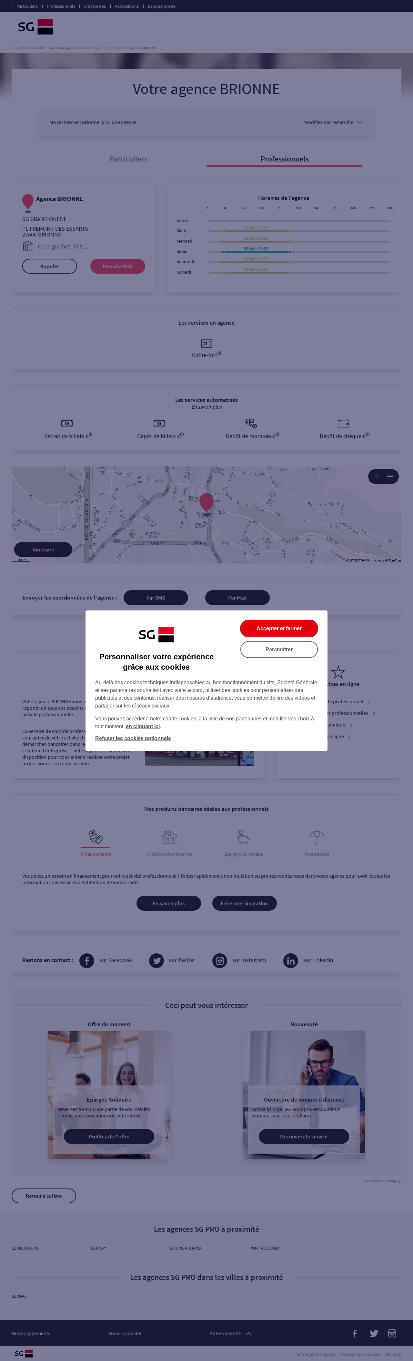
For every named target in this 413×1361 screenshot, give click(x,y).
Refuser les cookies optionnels (133, 738)
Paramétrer (279, 649)
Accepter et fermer (279, 628)
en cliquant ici (143, 726)
